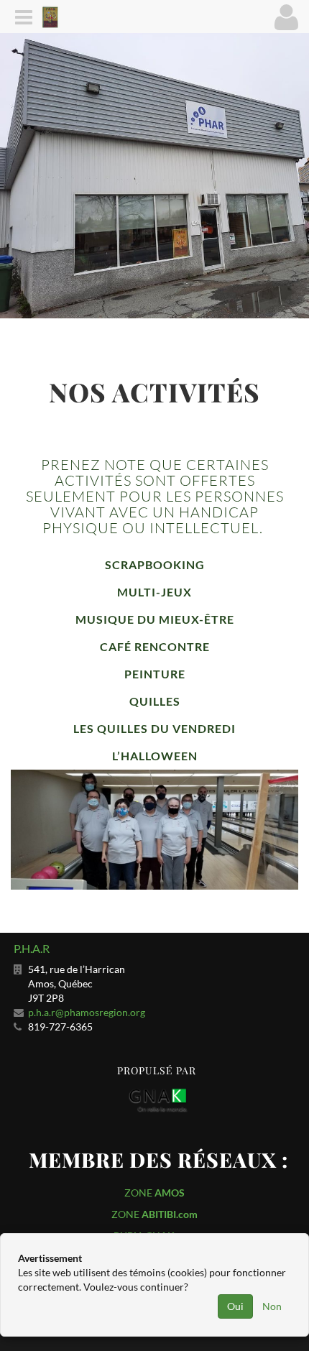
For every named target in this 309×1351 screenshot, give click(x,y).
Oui (235, 1306)
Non (272, 1306)
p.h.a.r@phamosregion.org (86, 1012)
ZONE (154, 1192)
